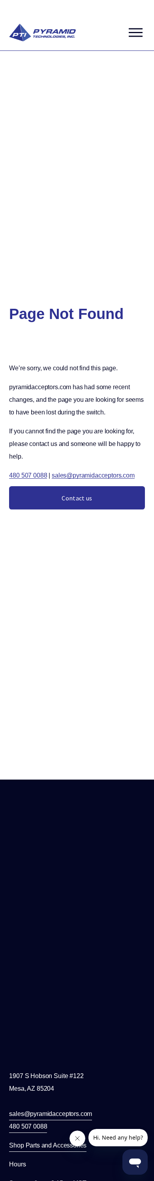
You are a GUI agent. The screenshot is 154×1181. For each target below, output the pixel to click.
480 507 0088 (28, 475)
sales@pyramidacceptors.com (93, 475)
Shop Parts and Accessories (47, 1145)
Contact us (77, 498)
